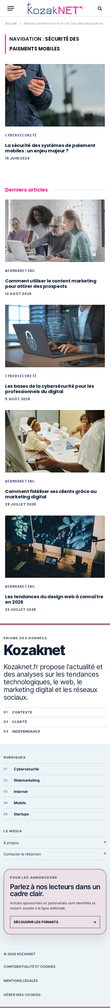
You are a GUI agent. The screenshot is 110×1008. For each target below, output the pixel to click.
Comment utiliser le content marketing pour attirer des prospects (50, 283)
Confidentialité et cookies (30, 966)
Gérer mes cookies (22, 995)
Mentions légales (21, 981)
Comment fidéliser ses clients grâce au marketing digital (50, 494)
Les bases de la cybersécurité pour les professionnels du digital (49, 389)
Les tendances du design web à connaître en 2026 (54, 599)
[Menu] (10, 8)
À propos (55, 843)
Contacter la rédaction (55, 854)
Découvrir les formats (55, 922)
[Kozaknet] (54, 8)
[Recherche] (99, 8)
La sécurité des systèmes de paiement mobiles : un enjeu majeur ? (50, 148)
